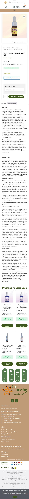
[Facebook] (16, 400)
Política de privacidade (14, 494)
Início (5, 47)
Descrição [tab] (4, 103)
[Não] (27, 493)
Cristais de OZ (10, 47)
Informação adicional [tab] (12, 103)
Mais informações (8, 57)
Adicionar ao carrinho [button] (7, 325)
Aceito (14, 496)
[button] (14, 10)
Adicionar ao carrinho (16, 96)
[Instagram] (12, 400)
